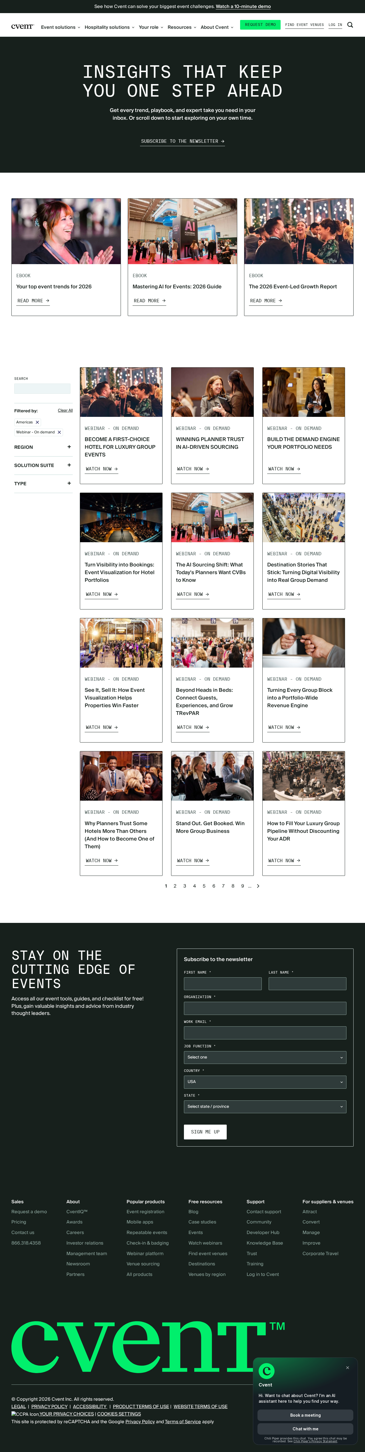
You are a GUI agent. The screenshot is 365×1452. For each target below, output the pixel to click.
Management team (86, 1254)
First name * (197, 972)
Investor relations (84, 1243)
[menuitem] (60, 27)
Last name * (281, 972)
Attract (310, 1212)
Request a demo (29, 1212)
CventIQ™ (77, 1212)
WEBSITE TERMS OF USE (201, 1407)
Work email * (197, 1021)
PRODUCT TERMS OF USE (141, 1407)
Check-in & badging (148, 1243)
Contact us (22, 1233)
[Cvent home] (22, 26)
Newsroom (78, 1264)
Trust (252, 1254)
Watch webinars (205, 1243)
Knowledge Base (265, 1243)
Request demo (260, 24)
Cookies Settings (119, 1414)
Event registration (145, 1212)
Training (255, 1264)
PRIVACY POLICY (49, 1407)
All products (139, 1274)
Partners (75, 1274)
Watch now (98, 469)
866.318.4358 (26, 1243)
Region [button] (23, 447)
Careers (75, 1233)
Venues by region (207, 1274)
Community (259, 1222)
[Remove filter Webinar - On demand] (59, 432)
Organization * (200, 997)
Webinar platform (145, 1254)
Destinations (201, 1264)
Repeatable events (147, 1233)
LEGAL (18, 1407)
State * (192, 1095)
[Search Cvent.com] (350, 24)
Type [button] (20, 484)
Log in (335, 24)
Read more (30, 300)
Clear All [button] (65, 411)
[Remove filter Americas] (37, 422)
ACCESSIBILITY (90, 1407)
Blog (193, 1212)
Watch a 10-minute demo (243, 7)
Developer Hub (263, 1233)
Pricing (18, 1222)
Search (21, 378)
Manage (311, 1233)
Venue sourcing (143, 1264)
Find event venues (304, 24)
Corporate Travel (320, 1254)
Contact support (264, 1212)
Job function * (200, 1046)
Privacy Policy (140, 1422)
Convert (311, 1222)
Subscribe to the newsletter (179, 141)
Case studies (202, 1222)
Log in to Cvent (263, 1274)
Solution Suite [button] (34, 466)
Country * (194, 1070)
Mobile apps (140, 1222)
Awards (74, 1222)
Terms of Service (183, 1422)
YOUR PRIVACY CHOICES (66, 1414)
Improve (312, 1243)
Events (195, 1233)
